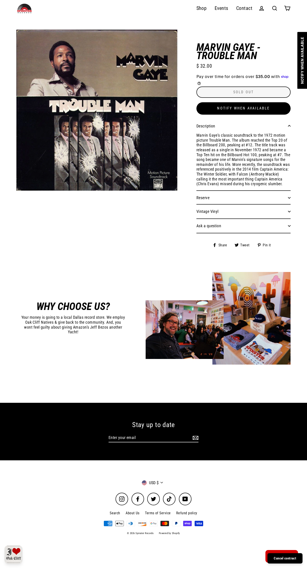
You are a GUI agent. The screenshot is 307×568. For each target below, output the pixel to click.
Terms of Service (158, 513)
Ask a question (208, 225)
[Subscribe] (194, 437)
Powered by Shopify (169, 533)
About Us (133, 513)
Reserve (202, 197)
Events (221, 8)
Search (115, 513)
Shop (201, 8)
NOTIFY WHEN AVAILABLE (243, 108)
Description (205, 126)
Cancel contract (285, 558)
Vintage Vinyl (207, 211)
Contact (244, 8)
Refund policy (186, 513)
